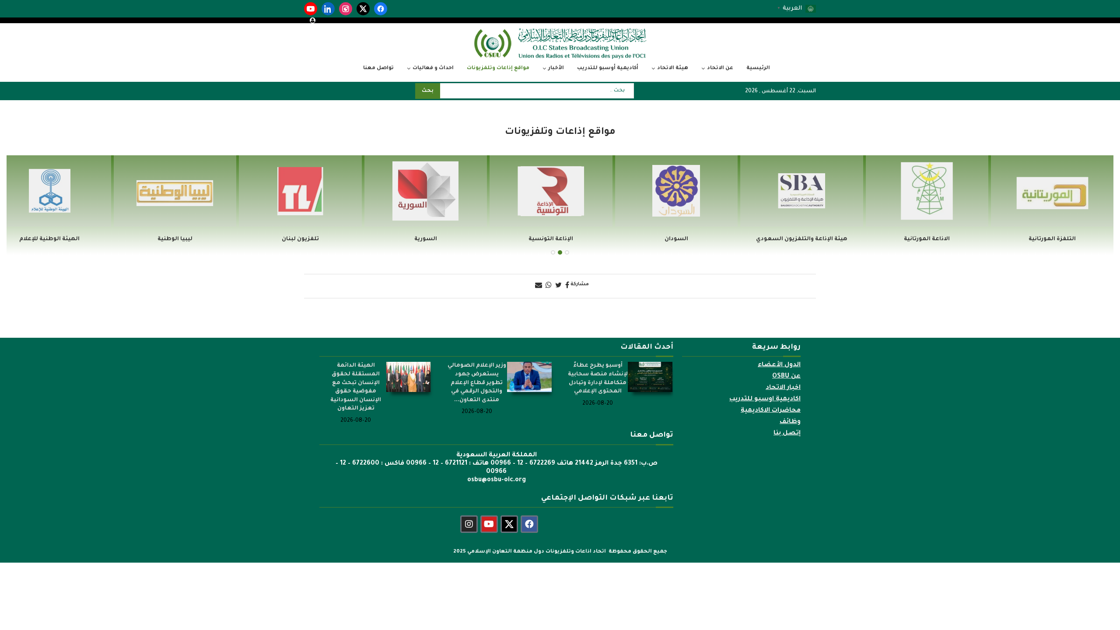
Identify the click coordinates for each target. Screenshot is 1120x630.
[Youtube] (489, 524)
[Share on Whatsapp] (549, 286)
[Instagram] (345, 8)
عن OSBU (786, 376)
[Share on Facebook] (567, 286)
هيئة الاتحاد (672, 68)
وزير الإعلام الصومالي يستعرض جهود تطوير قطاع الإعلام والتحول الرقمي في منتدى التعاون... (477, 383)
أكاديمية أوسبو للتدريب (607, 68)
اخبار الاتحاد (783, 388)
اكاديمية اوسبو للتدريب (765, 399)
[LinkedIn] (328, 8)
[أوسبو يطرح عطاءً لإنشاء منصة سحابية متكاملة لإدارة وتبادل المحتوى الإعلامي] (650, 377)
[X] (363, 8)
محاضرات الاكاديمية (771, 410)
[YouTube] (310, 8)
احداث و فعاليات (433, 68)
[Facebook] (380, 8)
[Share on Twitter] (558, 286)
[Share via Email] (538, 286)
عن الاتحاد (720, 68)
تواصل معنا (378, 68)
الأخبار (556, 68)
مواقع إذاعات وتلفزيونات (498, 68)
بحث (428, 91)
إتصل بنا (787, 433)
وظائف (790, 422)
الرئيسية (758, 68)
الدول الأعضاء (779, 365)
